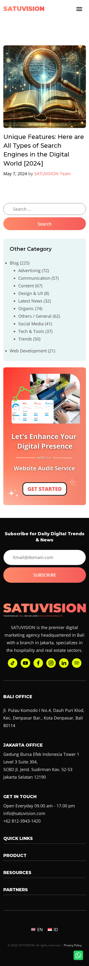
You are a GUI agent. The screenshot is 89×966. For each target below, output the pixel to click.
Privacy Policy (73, 945)
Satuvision (23, 9)
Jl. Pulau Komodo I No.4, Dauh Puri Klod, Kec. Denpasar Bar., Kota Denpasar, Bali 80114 (43, 717)
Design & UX (30, 293)
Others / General (35, 316)
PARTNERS (15, 889)
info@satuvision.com (24, 813)
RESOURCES (17, 872)
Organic (26, 308)
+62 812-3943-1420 (22, 821)
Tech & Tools (31, 331)
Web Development (28, 351)
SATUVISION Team (52, 173)
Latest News (30, 301)
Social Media (31, 324)
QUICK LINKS (18, 838)
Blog (14, 263)
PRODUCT (15, 855)
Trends (25, 339)
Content (26, 286)
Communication (34, 278)
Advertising (29, 270)
